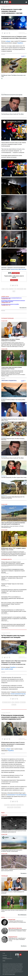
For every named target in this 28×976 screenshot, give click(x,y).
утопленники (22, 702)
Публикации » (4, 875)
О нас (4, 953)
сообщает (8, 41)
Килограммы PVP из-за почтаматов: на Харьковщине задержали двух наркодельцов (12, 597)
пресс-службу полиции (7, 669)
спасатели (17, 702)
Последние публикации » (7, 318)
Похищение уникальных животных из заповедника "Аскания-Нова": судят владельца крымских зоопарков (14, 591)
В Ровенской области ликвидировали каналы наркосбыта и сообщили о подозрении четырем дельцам (13, 571)
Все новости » (23, 307)
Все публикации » (22, 914)
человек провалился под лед (18, 693)
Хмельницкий (10, 807)
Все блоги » (24, 946)
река (13, 702)
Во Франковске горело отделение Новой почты (11, 297)
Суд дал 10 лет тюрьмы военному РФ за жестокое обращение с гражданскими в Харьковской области (13, 578)
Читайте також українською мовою (23, 33)
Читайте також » (5, 296)
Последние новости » (6, 559)
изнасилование (17, 807)
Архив (4, 960)
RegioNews (20, 43)
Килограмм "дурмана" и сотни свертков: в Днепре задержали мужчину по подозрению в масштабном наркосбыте (14, 619)
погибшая (14, 704)
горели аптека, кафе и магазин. (18, 269)
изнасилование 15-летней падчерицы (17, 794)
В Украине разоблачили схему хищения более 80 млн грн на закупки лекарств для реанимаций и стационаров (13, 626)
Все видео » (24, 873)
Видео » (3, 812)
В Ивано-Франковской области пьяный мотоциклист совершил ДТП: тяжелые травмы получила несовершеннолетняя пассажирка (12, 563)
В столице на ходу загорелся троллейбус (10, 304)
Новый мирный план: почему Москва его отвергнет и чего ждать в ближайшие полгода (17, 939)
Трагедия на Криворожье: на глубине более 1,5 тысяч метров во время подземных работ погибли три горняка (13, 611)
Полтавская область (6, 702)
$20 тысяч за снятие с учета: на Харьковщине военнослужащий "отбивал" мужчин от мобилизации (12, 604)
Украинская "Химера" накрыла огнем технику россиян (12, 584)
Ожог (14, 291)
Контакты (5, 955)
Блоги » (3, 917)
